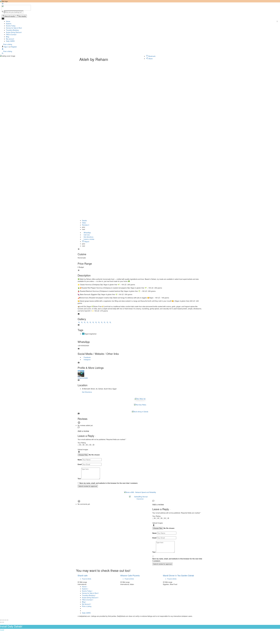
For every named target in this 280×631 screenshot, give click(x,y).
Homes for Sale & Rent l (90, 593)
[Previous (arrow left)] (1, 622)
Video (84, 223)
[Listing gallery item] (79, 323)
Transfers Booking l (88, 595)
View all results (9, 16)
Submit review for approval (88, 486)
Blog (7, 37)
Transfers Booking (12, 30)
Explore (8, 23)
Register (14, 47)
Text (79, 478)
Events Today (10, 26)
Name (80, 460)
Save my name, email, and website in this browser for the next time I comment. (109, 483)
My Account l (86, 604)
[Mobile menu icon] (140, 4)
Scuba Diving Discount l (90, 597)
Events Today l (87, 591)
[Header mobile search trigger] (3, 54)
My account (10, 39)
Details (84, 220)
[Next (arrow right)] (3, 622)
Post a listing (7, 44)
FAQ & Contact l (87, 600)
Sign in (6, 47)
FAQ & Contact (11, 34)
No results (22, 16)
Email (80, 464)
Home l (84, 586)
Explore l (85, 589)
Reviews (85, 225)
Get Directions (87, 392)
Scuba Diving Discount (14, 32)
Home (8, 21)
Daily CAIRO (10, 41)
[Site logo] (16, 7)
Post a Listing (86, 606)
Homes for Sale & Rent (14, 28)
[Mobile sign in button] (3, 49)
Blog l (84, 602)
